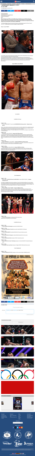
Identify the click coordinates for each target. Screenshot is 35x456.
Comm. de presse (28, 3)
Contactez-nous (3, 415)
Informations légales (4, 417)
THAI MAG (11, 5)
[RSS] (22, 427)
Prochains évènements (6, 395)
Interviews (14, 3)
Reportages (18, 3)
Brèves (3, 5)
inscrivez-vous (15, 310)
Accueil (19, 415)
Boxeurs (19, 417)
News (19, 416)
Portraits (23, 3)
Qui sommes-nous (4, 416)
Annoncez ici (31, 393)
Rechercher (21, 322)
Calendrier (6, 5)
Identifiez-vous (8, 310)
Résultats (4, 3)
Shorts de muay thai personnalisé (30, 416)
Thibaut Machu (4, 8)
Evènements (9, 3)
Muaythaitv (18, 454)
